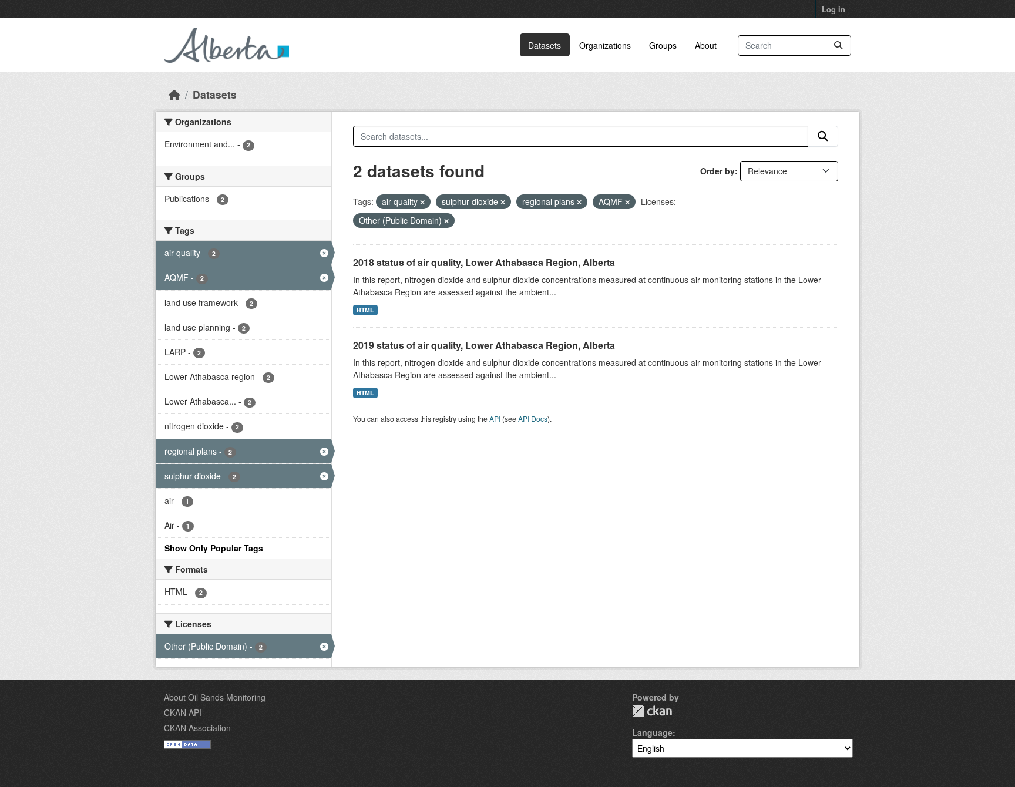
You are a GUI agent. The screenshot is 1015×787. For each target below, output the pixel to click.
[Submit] (838, 45)
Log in (833, 9)
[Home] (174, 94)
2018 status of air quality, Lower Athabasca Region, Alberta (484, 262)
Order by (717, 171)
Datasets (544, 45)
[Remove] (422, 202)
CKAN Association (197, 728)
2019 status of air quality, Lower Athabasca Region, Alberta (484, 345)
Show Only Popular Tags (213, 548)
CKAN (652, 711)
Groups (663, 45)
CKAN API (182, 712)
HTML (365, 309)
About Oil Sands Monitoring (214, 697)
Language (652, 732)
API (494, 418)
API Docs (532, 418)
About (706, 45)
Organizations (605, 45)
